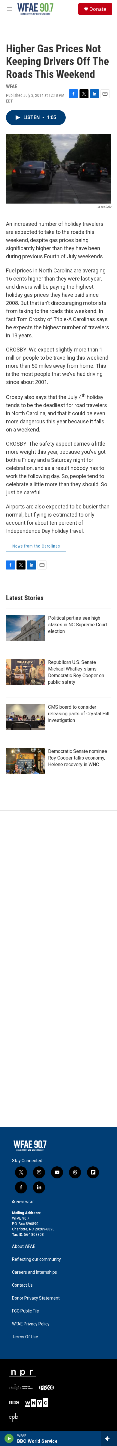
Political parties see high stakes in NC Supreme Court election (77, 624)
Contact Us (22, 1285)
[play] (9, 1438)
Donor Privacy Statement (36, 1298)
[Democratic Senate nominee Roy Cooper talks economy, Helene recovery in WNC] (25, 761)
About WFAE (23, 1246)
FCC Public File (25, 1311)
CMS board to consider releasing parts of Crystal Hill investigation (78, 713)
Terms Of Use (25, 1337)
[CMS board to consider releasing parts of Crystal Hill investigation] (25, 717)
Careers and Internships (34, 1272)
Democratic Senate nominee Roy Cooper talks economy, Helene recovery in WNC (77, 757)
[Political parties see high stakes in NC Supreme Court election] (25, 628)
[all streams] (109, 1438)
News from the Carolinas (36, 546)
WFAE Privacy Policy (31, 1324)
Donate (97, 9)
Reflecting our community (36, 1259)
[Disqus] (58, 892)
